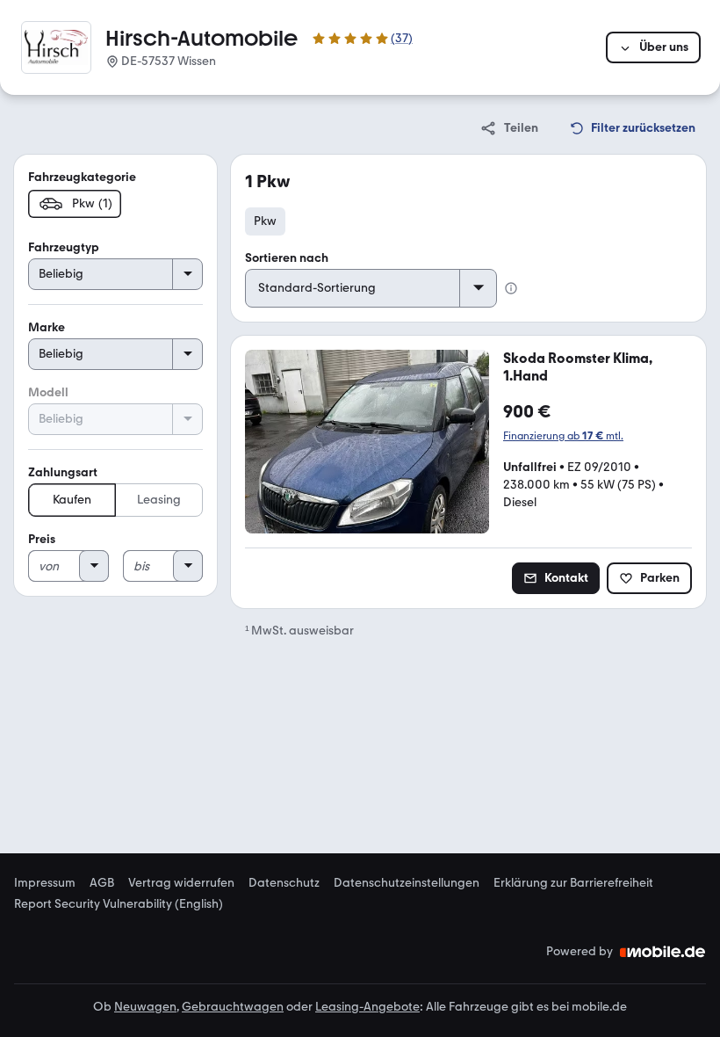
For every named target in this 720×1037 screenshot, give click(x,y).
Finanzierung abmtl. (563, 436)
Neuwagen (145, 1006)
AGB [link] (102, 883)
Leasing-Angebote (367, 1006)
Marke (46, 327)
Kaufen (72, 499)
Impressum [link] (45, 883)
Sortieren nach (286, 257)
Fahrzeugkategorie (82, 177)
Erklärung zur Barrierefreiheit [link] (573, 883)
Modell (48, 392)
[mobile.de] (663, 951)
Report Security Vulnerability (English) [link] (118, 904)
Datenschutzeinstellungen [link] (406, 883)
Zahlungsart (62, 472)
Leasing (159, 499)
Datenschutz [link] (284, 883)
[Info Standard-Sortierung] (511, 288)
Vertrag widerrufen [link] (181, 883)
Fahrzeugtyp (63, 247)
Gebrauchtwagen (233, 1006)
